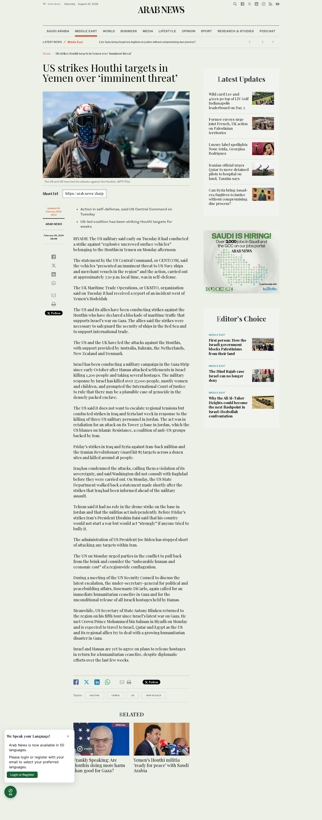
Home (47, 53)
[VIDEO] (101, 738)
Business (128, 31)
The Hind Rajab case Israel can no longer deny (226, 376)
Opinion (188, 31)
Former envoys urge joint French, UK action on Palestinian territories (228, 126)
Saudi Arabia (58, 31)
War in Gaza (153, 695)
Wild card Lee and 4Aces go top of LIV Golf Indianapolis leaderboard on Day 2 (229, 101)
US (132, 695)
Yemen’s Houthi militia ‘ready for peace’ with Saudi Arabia (161, 765)
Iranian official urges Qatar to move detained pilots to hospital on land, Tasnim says (229, 172)
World (109, 31)
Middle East (86, 31)
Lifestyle (167, 31)
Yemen (115, 695)
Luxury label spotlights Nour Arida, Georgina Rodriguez (228, 149)
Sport (206, 31)
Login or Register (22, 774)
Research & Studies (236, 31)
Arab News (54, 3)
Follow (55, 313)
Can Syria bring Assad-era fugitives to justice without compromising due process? (228, 197)
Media (148, 31)
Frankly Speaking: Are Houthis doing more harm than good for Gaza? (99, 765)
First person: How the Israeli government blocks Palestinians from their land (227, 347)
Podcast (267, 31)
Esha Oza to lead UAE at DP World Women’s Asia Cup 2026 (134, 42)
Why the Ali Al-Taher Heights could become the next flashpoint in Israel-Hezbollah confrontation (228, 407)
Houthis (94, 695)
